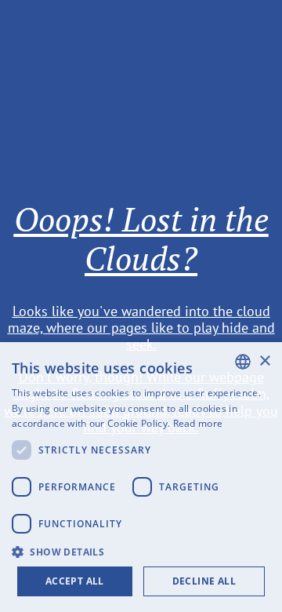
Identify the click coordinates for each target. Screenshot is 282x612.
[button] (141, 550)
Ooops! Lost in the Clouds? (141, 238)
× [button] (264, 361)
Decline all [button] (204, 581)
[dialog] (141, 477)
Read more (198, 423)
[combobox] (243, 362)
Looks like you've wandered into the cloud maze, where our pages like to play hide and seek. (141, 327)
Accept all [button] (74, 581)
